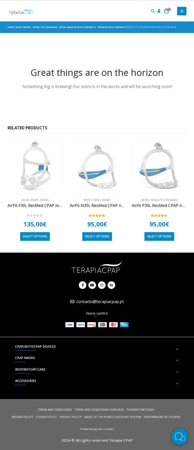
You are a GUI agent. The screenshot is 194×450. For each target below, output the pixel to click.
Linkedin (111, 285)
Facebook (82, 285)
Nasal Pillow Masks (164, 200)
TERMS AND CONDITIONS (55, 409)
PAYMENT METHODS (140, 409)
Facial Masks (30, 200)
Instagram (102, 285)
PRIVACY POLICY (71, 417)
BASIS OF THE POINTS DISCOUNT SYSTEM (112, 417)
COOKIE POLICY (46, 417)
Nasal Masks (101, 200)
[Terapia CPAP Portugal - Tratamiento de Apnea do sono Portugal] (21, 11)
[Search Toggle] (153, 11)
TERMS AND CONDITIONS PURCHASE (99, 409)
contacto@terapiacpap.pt (100, 301)
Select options (35, 236)
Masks (44, 200)
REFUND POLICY (22, 417)
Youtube (92, 285)
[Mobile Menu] (181, 11)
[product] (35, 167)
